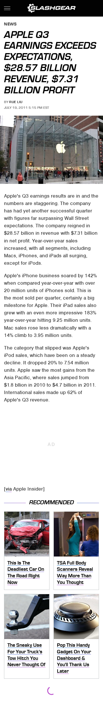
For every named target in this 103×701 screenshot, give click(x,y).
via (9, 489)
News (10, 24)
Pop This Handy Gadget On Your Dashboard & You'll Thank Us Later (74, 658)
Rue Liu (16, 102)
